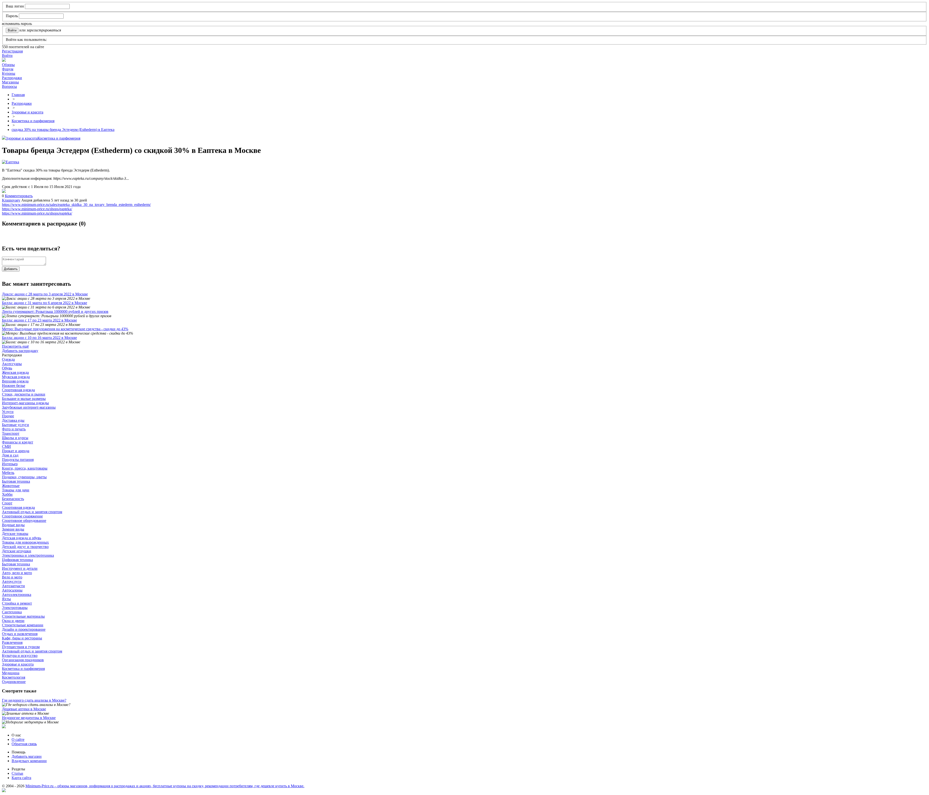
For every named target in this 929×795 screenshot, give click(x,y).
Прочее (8, 416)
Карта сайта (21, 778)
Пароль (12, 16)
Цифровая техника (17, 560)
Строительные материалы (23, 616)
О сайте (18, 739)
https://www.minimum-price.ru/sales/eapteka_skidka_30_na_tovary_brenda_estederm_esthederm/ (76, 204)
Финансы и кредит (17, 442)
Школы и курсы (15, 438)
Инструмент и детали (19, 568)
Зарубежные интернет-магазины (29, 407)
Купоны (8, 73)
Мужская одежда (16, 377)
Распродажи (12, 78)
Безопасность (13, 499)
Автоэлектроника (16, 594)
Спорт (7, 503)
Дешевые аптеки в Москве (24, 709)
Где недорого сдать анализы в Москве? (34, 700)
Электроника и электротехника (28, 555)
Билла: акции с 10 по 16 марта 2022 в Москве (39, 338)
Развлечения (12, 642)
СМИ (6, 446)
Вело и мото (12, 577)
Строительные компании (22, 625)
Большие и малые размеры (24, 399)
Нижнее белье (13, 385)
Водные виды (13, 525)
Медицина (10, 673)
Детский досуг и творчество (25, 547)
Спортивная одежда (18, 390)
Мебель (8, 473)
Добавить (11, 269)
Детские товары (15, 534)
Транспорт (10, 433)
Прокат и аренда (15, 451)
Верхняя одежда (15, 381)
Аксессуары (12, 364)
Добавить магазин (27, 756)
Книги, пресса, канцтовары (24, 468)
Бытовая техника (16, 481)
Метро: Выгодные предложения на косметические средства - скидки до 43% (65, 329)
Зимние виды (13, 529)
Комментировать (19, 196)
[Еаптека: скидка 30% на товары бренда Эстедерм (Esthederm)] (4, 191)
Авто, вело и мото (17, 573)
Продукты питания (18, 460)
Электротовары (15, 608)
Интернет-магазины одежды (25, 403)
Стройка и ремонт (17, 603)
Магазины (10, 82)
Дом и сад (10, 455)
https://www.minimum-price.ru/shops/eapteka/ (37, 209)
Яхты (6, 599)
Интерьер (10, 464)
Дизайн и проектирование (23, 629)
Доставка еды (13, 420)
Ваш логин (15, 6)
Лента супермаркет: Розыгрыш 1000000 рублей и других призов (55, 311)
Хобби (7, 494)
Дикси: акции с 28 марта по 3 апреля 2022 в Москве (45, 294)
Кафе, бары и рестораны (22, 638)
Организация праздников (23, 660)
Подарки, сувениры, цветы (24, 477)
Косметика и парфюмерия (58, 138)
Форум (7, 69)
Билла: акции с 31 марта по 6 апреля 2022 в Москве (44, 303)
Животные (11, 486)
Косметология (13, 677)
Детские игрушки (16, 551)
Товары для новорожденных (25, 542)
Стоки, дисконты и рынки (23, 394)
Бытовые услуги (15, 425)
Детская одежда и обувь (21, 538)
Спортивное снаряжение (22, 516)
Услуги (8, 412)
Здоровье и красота (21, 138)
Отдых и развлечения (19, 634)
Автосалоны (12, 590)
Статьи (17, 773)
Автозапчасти (13, 586)
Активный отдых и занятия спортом (32, 512)
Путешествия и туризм (21, 647)
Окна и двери (13, 621)
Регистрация (12, 51)
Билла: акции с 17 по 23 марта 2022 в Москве (39, 320)
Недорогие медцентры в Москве (29, 718)
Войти (7, 55)
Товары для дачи (15, 490)
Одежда (8, 359)
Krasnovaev (11, 200)
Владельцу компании (29, 761)
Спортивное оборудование (24, 520)
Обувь (7, 368)
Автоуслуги (12, 581)
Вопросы (9, 86)
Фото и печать (14, 429)
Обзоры (8, 65)
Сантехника (12, 612)
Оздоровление (14, 682)
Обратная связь (24, 744)
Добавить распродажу (20, 351)
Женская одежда (15, 372)
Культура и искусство (19, 655)
